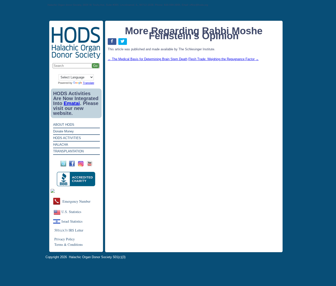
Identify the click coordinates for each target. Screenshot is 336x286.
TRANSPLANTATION (68, 151)
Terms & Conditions (68, 244)
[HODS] (76, 58)
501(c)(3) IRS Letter (68, 230)
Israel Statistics (71, 221)
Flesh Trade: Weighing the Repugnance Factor (223, 59)
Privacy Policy (64, 239)
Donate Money (63, 131)
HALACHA (60, 144)
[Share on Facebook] (112, 42)
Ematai (72, 103)
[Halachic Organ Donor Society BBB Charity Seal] (76, 179)
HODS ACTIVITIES (67, 138)
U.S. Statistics (71, 211)
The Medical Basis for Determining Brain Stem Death (147, 59)
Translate (88, 82)
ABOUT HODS (63, 124)
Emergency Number (76, 201)
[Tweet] (123, 42)
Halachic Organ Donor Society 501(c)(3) (97, 257)
